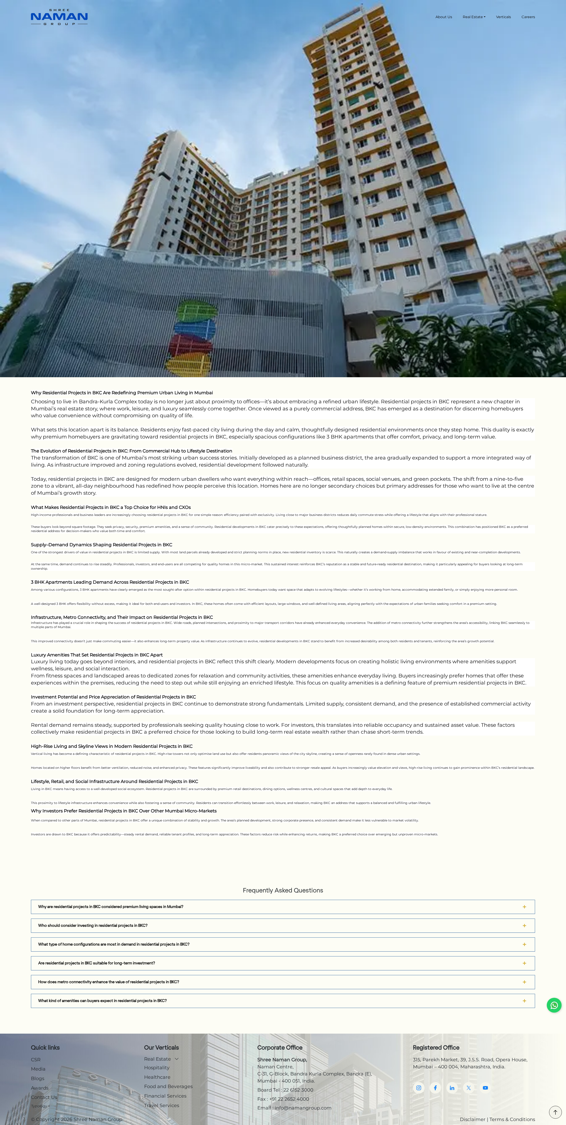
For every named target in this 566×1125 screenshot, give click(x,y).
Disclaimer (473, 1119)
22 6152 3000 (298, 1090)
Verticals (503, 17)
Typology (40, 1106)
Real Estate (473, 17)
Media (38, 1069)
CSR (35, 1059)
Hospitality (157, 1067)
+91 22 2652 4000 (289, 1099)
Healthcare (157, 1077)
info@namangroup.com (303, 1108)
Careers (528, 17)
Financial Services (165, 1096)
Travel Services (161, 1105)
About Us (444, 17)
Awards (39, 1088)
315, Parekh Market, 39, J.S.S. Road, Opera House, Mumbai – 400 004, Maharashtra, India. (470, 1063)
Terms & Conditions (512, 1119)
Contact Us (44, 1097)
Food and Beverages (168, 1086)
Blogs (37, 1078)
